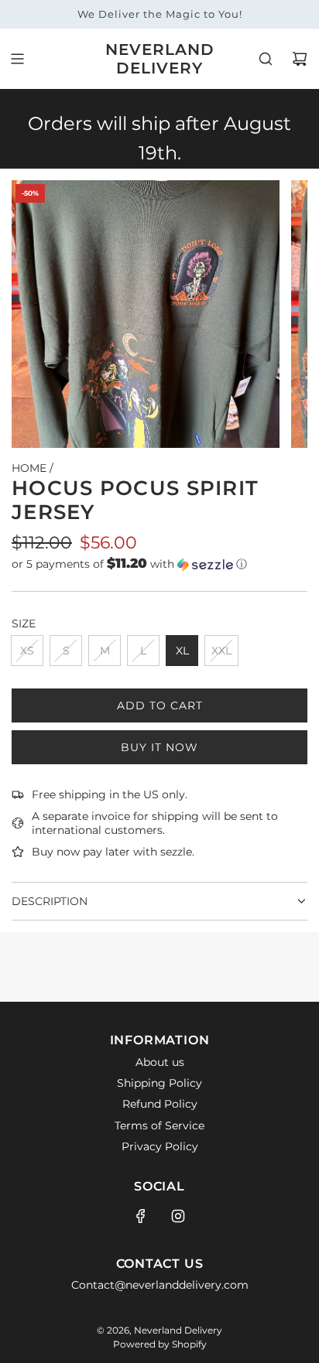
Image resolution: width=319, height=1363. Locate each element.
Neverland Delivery (159, 58)
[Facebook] (141, 1216)
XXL (221, 651)
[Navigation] (17, 59)
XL (182, 651)
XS (27, 651)
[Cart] (300, 59)
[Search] (266, 59)
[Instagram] (178, 1216)
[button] (159, 564)
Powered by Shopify (160, 1344)
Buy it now (159, 747)
